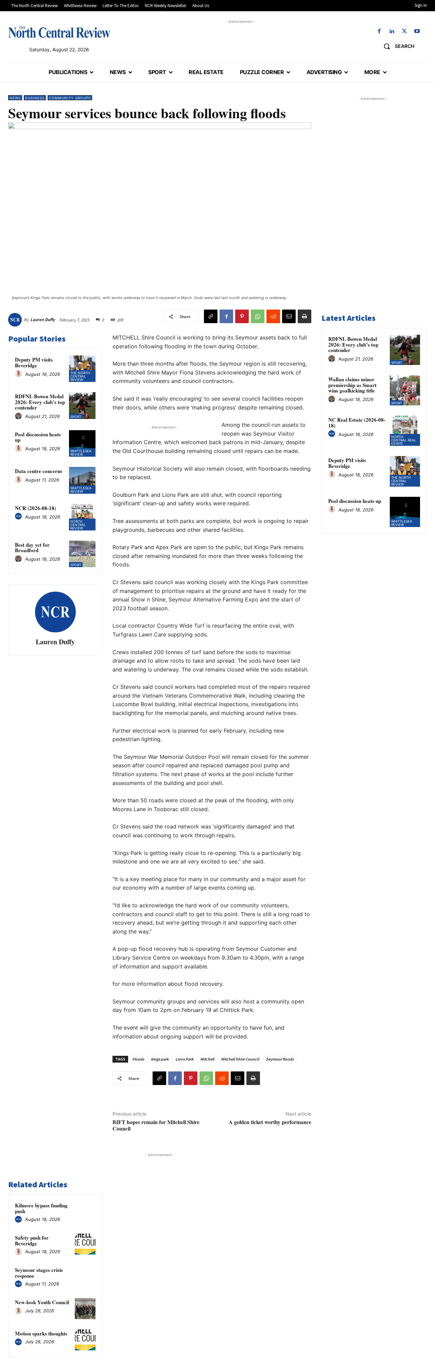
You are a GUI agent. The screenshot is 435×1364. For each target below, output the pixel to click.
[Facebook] (379, 31)
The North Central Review (80, 376)
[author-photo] (19, 374)
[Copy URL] (211, 316)
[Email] (289, 316)
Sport (75, 417)
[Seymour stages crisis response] (85, 1276)
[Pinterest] (242, 316)
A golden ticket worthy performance (270, 1122)
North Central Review (78, 524)
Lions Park (184, 1059)
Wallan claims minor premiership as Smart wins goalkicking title (352, 384)
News (15, 98)
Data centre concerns (38, 471)
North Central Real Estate (403, 440)
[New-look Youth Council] (85, 1308)
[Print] (304, 316)
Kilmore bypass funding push (41, 1208)
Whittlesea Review (80, 452)
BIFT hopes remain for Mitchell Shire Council (155, 1125)
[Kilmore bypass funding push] (85, 1211)
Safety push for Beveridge (32, 1240)
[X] (404, 31)
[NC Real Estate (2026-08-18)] (405, 431)
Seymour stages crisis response (39, 1272)
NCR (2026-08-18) (35, 508)
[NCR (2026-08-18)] (82, 517)
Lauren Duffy (42, 319)
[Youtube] (417, 31)
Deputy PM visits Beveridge (34, 362)
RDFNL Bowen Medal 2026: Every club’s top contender (40, 401)
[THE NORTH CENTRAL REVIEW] (59, 32)
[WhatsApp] (257, 316)
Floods (138, 1059)
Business (35, 98)
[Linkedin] (391, 31)
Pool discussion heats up (38, 437)
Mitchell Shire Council (240, 1059)
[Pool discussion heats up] (82, 443)
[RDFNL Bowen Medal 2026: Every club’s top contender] (82, 405)
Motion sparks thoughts (41, 1333)
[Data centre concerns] (82, 480)
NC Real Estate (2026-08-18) (356, 422)
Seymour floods (280, 1059)
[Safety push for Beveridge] (85, 1244)
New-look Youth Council (42, 1302)
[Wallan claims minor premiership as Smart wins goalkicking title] (405, 390)
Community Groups (70, 98)
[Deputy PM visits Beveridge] (82, 368)
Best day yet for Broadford (32, 547)
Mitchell (207, 1059)
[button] (396, 46)
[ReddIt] (273, 316)
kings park (160, 1059)
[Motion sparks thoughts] (85, 1339)
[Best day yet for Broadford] (82, 554)
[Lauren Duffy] (16, 320)
